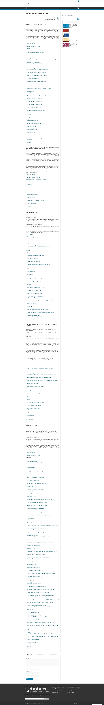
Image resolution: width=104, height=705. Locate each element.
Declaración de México (30, 66)
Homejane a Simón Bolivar (31, 467)
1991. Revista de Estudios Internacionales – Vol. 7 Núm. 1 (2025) (73, 44)
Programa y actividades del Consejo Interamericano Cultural (35, 287)
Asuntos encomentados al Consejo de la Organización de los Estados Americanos (38, 536)
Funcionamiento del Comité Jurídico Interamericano (34, 98)
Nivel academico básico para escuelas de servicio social (35, 531)
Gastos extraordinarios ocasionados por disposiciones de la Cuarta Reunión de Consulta (39, 411)
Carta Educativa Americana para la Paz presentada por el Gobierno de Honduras (38, 291)
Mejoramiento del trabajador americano (32, 387)
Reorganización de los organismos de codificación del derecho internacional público (39, 88)
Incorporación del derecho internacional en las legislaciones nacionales (37, 69)
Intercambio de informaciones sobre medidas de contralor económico (37, 127)
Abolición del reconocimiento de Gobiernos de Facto (34, 101)
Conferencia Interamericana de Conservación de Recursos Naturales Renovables (38, 264)
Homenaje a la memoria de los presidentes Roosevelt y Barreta (36, 185)
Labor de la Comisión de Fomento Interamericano (34, 123)
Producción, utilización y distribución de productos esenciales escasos (37, 392)
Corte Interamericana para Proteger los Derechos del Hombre (35, 297)
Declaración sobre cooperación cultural (32, 468)
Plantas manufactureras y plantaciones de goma (33, 408)
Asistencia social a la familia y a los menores (33, 524)
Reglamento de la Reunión (31, 365)
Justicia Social (29, 284)
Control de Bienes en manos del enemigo (33, 78)
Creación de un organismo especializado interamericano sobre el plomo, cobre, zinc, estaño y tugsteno (42, 577)
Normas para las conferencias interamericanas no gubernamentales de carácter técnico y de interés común (42, 551)
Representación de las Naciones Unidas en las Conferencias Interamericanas (38, 309)
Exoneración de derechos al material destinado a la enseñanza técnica (37, 483)
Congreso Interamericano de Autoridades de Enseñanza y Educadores (37, 473)
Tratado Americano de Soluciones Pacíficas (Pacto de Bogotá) (36, 243)
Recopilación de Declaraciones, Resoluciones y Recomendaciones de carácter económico (40, 602)
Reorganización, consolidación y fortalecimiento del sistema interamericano (38, 63)
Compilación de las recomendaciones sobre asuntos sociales (35, 532)
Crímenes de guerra (29, 58)
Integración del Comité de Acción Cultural (33, 548)
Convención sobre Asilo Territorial (32, 461)
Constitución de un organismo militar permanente (34, 55)
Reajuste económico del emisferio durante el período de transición (36, 81)
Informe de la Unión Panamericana (32, 539)
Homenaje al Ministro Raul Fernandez (32, 204)
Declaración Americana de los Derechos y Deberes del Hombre (36, 296)
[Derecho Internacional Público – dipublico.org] (30, 4)
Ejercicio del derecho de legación (31, 303)
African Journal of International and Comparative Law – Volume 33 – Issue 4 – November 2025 (73, 39)
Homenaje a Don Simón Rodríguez (32, 642)
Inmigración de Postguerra (30, 113)
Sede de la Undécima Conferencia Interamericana (34, 563)
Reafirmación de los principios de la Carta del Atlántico (35, 68)
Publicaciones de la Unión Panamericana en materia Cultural (35, 492)
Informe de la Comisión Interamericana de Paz (33, 619)
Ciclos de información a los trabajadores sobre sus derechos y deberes (37, 502)
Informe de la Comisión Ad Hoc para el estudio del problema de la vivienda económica (39, 515)
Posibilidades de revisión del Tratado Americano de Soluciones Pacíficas (37, 616)
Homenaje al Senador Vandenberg (32, 203)
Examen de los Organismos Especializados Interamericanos (35, 255)
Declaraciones (29, 142)
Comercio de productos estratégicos (32, 579)
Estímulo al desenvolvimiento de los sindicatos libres (34, 506)
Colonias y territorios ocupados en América (33, 612)
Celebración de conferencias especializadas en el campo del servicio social (37, 528)
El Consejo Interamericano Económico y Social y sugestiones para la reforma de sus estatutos (40, 595)
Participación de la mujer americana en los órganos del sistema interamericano (38, 557)
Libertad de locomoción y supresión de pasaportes (34, 269)
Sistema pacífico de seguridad (31, 197)
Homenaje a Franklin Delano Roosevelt (32, 414)
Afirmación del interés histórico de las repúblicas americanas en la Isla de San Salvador (39, 499)
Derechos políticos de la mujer (31, 561)
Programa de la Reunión (30, 364)
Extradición (28, 629)
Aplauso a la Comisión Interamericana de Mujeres (34, 290)
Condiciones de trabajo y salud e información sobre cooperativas (36, 280)
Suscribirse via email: (36, 695)
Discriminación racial (30, 111)
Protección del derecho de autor (31, 484)
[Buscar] (78, 1)
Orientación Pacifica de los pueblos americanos (33, 114)
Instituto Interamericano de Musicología (32, 258)
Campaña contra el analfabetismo (31, 474)
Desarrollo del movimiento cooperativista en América (34, 512)
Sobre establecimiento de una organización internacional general (36, 95)
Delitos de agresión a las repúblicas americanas (33, 89)
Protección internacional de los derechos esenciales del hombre (36, 110)
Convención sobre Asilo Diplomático (32, 459)
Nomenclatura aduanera (30, 598)
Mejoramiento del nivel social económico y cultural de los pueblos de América (38, 384)
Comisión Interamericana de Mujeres (32, 555)
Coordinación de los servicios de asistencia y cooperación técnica (36, 586)
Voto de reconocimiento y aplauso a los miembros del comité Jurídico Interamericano (39, 84)
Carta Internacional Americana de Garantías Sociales (34, 294)
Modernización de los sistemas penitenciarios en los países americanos (37, 511)
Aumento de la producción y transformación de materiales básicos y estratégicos (38, 390)
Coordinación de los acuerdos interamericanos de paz (34, 104)
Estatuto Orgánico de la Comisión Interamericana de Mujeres (35, 552)
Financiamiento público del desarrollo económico (34, 583)
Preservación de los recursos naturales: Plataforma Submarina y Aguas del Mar (38, 592)
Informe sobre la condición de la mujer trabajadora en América (36, 554)
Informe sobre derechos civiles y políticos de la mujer (34, 558)
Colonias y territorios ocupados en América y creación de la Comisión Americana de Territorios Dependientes (43, 300)
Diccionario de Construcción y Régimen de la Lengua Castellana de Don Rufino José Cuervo (40, 313)
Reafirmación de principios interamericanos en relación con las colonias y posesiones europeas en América (42, 380)
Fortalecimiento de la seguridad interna (32, 383)
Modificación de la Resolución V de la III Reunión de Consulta (36, 76)
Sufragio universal (29, 509)
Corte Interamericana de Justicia (31, 409)
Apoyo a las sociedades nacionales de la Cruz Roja (34, 637)
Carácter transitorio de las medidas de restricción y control (35, 402)
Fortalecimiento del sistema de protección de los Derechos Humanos (37, 505)
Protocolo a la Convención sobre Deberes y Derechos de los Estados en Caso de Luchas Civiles (40, 622)
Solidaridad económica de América (32, 564)
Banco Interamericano (30, 274)
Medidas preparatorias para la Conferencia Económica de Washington (37, 75)
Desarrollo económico (30, 389)
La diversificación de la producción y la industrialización (35, 570)
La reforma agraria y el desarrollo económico (33, 576)
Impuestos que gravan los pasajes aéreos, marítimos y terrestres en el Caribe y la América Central (41, 593)
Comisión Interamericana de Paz (31, 621)
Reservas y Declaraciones (29, 419)
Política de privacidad (55, 692)
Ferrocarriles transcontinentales (31, 271)
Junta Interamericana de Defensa (31, 302)
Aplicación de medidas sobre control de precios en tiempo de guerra (36, 72)
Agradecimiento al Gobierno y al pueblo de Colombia (34, 316)
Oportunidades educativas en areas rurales (33, 480)
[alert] (71, 15)
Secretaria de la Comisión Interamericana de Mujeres (34, 293)
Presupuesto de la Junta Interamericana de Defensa (34, 261)
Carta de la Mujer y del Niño (31, 132)
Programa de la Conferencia (31, 43)
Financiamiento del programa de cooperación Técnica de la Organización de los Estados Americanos (41, 589)
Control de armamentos (30, 56)
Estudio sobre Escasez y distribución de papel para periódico (35, 405)
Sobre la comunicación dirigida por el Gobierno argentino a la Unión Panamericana (39, 138)
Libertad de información (30, 91)
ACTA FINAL (28, 48)
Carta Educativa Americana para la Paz (32, 201)
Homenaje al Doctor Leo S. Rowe (31, 65)
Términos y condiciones (55, 693)
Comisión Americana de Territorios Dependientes (34, 615)
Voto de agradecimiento (30, 318)
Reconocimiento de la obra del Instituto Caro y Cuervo (35, 495)
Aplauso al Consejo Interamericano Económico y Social (35, 603)
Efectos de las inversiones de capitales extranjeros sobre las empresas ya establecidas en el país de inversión (42, 573)
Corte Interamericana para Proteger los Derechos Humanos (35, 508)
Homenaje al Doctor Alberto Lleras (32, 645)
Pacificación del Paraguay (30, 188)
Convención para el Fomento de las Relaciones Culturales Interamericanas (37, 462)
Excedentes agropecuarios (30, 582)
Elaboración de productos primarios (32, 130)
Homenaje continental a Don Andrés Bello (33, 639)
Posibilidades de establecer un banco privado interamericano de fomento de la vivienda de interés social (42, 519)
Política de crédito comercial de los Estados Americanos (35, 277)
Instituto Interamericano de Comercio (32, 275)
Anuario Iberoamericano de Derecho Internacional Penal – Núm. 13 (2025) (73, 25)
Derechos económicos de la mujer (31, 560)
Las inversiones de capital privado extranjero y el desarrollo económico (37, 571)
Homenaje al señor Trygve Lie (31, 187)
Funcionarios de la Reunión (31, 367)
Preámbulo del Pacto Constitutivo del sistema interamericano (36, 200)
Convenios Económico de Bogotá (32, 245)
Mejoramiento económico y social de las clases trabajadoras (35, 386)
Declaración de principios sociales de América (33, 136)
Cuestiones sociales (29, 133)
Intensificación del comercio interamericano (33, 567)
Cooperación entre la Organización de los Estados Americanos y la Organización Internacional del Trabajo (42, 503)
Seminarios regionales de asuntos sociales (33, 529)
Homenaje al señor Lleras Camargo (32, 191)
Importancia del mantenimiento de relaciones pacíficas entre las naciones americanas (39, 377)
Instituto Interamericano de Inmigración (32, 272)
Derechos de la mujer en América (31, 92)
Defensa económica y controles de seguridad (33, 393)
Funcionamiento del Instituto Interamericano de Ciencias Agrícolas (36, 596)
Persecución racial (29, 139)
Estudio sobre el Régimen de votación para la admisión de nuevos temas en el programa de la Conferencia (42, 636)
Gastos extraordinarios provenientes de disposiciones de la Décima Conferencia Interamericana (40, 542)
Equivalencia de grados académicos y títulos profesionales (35, 489)
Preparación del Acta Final (30, 415)
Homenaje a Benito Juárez (30, 50)
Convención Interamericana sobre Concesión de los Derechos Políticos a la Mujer (38, 246)
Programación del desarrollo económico (32, 574)
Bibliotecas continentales (30, 486)
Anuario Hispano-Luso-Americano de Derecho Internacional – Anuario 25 (73, 30)
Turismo (28, 268)
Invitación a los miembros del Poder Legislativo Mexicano (35, 52)
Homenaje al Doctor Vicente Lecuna (32, 643)
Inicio (26, 8)
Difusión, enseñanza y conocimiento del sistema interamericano (36, 477)
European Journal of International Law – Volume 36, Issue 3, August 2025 (73, 35)
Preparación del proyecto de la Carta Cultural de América (35, 471)
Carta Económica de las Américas (31, 126)
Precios (28, 396)
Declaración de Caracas (30, 610)
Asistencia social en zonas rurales (31, 522)
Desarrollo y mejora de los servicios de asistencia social (35, 281)
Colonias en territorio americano (31, 613)
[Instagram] (70, 1)
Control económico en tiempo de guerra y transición (34, 79)
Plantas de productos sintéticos (31, 406)
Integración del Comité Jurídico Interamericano (34, 545)
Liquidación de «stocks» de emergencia (32, 403)
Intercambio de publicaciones (31, 490)
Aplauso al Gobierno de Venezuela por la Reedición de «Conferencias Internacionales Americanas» (41, 628)
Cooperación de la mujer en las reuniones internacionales (35, 97)
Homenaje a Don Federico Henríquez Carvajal (33, 315)
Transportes (28, 399)
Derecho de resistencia (30, 306)
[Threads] (71, 1)
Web (26, 674)
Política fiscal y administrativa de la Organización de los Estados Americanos (38, 541)
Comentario (28, 658)
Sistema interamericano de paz (31, 108)
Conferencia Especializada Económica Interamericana (34, 262)
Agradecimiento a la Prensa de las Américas (33, 319)
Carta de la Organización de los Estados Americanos (34, 242)
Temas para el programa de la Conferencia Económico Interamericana (37, 278)
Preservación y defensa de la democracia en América (34, 299)
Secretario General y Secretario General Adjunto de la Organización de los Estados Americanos (40, 312)
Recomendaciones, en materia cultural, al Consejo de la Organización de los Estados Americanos (41, 470)
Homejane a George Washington (31, 412)
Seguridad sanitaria (29, 117)
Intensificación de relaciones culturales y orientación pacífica (36, 116)
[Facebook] (68, 1)
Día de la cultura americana (31, 487)
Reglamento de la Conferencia (31, 44)
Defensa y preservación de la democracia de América (34, 107)
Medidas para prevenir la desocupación (32, 120)
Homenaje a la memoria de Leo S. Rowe (32, 190)
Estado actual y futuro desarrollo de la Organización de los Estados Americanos (38, 538)
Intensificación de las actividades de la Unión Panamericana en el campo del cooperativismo (40, 514)
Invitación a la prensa (30, 53)
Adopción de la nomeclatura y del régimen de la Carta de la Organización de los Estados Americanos (41, 310)
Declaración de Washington (31, 373)
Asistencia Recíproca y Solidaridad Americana (33, 62)
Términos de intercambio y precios (32, 580)
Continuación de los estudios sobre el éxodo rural (34, 521)
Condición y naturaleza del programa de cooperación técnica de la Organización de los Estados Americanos (42, 590)
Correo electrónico (29, 671)
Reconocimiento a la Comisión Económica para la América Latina (36, 605)
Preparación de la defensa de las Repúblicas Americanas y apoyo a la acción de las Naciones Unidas (41, 374)
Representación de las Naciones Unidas (32, 194)
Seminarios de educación (30, 493)
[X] (69, 1)
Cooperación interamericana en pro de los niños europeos (35, 135)
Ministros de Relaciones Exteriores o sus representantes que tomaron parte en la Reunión (40, 368)
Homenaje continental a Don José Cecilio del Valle (34, 640)
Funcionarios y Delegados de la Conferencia (33, 46)
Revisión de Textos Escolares (31, 94)
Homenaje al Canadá (30, 82)
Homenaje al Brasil (29, 184)
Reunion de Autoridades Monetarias (32, 129)
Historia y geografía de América (31, 496)
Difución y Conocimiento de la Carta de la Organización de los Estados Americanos (39, 252)
